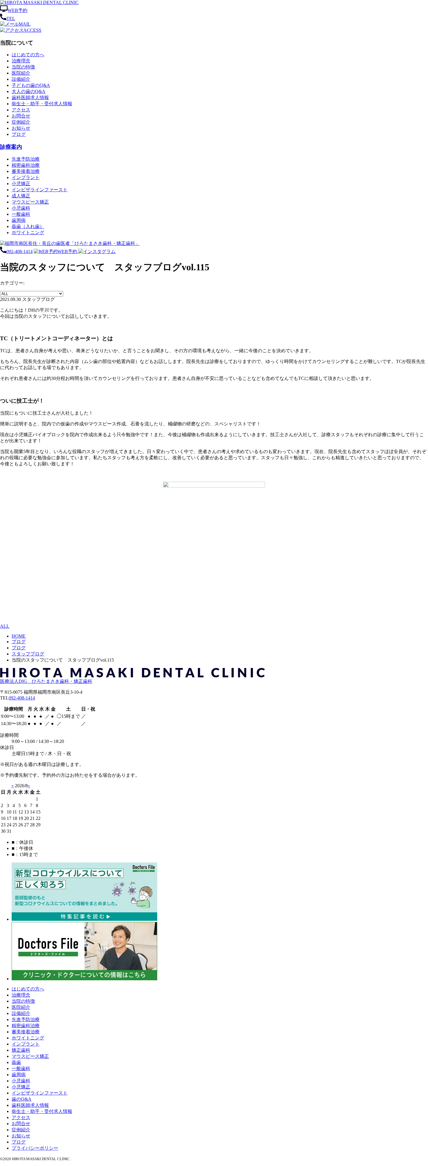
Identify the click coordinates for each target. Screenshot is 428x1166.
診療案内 (11, 147)
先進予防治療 (26, 159)
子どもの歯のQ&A (31, 85)
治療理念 (21, 60)
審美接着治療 (26, 171)
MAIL (25, 24)
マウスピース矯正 (30, 201)
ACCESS (32, 30)
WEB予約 (17, 10)
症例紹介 (21, 122)
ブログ (19, 134)
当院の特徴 (23, 66)
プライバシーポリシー (35, 1148)
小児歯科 (21, 208)
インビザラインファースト (40, 189)
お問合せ (21, 115)
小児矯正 (21, 183)
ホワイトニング (28, 232)
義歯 (16, 1062)
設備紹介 (21, 79)
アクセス (21, 109)
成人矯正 (21, 195)
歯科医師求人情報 (30, 97)
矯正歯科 (21, 1050)
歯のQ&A (21, 1099)
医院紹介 (21, 73)
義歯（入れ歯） (28, 226)
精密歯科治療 (26, 165)
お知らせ (21, 128)
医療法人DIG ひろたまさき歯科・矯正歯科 (46, 681)
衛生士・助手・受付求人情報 (42, 103)
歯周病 (19, 220)
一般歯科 (21, 214)
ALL (4, 626)
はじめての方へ (28, 54)
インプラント (26, 177)
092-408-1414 (19, 251)
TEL (10, 18)
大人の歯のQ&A (28, 91)
